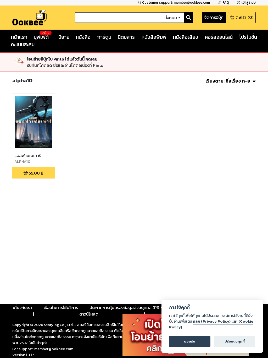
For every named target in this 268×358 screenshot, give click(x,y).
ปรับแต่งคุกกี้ (235, 341)
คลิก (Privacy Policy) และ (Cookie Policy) (211, 324)
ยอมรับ (189, 341)
